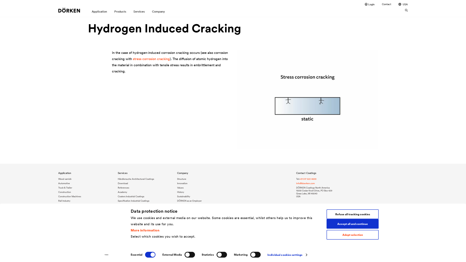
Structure (181, 179)
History (180, 192)
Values (180, 187)
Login (371, 4)
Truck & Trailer (65, 187)
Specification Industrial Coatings (133, 200)
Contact (386, 4)
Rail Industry (64, 200)
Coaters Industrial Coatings (131, 196)
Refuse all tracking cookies (352, 214)
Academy (122, 192)
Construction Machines (69, 196)
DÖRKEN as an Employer (189, 200)
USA (405, 4)
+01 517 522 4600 (308, 179)
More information (145, 230)
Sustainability (183, 196)
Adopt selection (352, 235)
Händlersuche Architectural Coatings (136, 179)
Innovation (182, 183)
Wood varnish (65, 179)
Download (123, 183)
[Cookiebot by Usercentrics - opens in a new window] (107, 255)
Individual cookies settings (284, 255)
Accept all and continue (352, 223)
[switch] (190, 255)
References (123, 187)
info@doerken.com (305, 183)
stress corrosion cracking (151, 59)
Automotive (64, 183)
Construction (64, 192)
